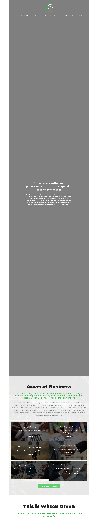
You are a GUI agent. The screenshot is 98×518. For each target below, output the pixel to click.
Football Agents (69, 15)
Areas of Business (40, 15)
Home (16, 15)
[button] (49, 486)
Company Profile (26, 15)
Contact (80, 15)
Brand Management (55, 15)
